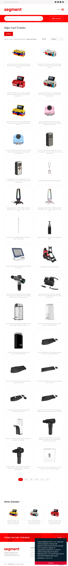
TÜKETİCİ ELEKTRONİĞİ (19, 39)
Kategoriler (56, 18)
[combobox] (57, 39)
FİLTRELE (8, 34)
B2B (58, 9)
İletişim (60, 537)
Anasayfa (6, 39)
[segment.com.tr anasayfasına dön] (13, 9)
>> (47, 479)
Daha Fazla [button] (49, 558)
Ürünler (10, 39)
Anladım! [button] (50, 563)
